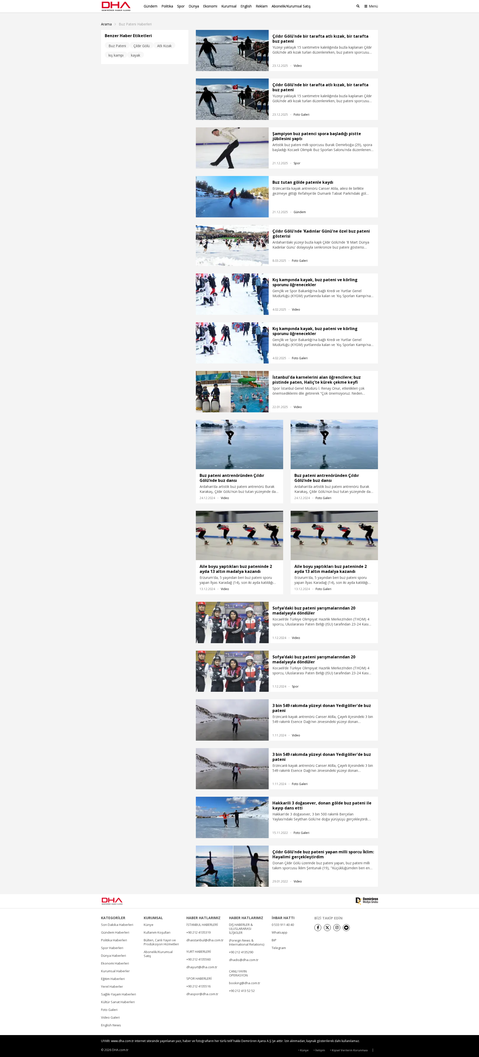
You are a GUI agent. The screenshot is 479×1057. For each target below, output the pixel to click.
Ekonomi (210, 6)
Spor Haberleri (112, 948)
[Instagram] (336, 927)
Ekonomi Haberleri (115, 963)
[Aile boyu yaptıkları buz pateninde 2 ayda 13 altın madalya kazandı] (239, 535)
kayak (135, 55)
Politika (167, 6)
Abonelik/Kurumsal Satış (291, 6)
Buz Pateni (117, 45)
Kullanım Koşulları (157, 932)
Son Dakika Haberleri (117, 925)
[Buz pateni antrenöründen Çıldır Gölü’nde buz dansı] (239, 444)
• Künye (303, 1050)
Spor (181, 6)
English (246, 6)
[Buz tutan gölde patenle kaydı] (232, 196)
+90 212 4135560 (198, 959)
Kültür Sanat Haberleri (118, 1002)
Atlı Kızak (164, 45)
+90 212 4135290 (241, 952)
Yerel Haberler (112, 986)
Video (298, 66)
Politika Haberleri (114, 940)
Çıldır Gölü (141, 45)
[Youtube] (346, 927)
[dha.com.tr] (119, 901)
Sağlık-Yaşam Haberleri (118, 994)
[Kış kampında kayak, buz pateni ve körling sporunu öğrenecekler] (232, 294)
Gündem (150, 6)
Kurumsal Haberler (115, 971)
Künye (148, 925)
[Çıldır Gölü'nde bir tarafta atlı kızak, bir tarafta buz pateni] (232, 50)
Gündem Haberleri (115, 932)
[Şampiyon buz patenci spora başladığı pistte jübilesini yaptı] (232, 148)
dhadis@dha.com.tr (243, 960)
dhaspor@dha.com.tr (202, 994)
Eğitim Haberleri (113, 979)
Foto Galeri (301, 114)
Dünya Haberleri (113, 956)
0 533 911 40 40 (283, 925)
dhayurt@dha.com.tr (201, 967)
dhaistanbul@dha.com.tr (205, 940)
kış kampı (116, 55)
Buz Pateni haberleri (135, 24)
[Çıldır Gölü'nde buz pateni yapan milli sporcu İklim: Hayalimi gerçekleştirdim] (232, 866)
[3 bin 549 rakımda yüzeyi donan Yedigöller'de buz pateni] (232, 719)
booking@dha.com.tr (244, 983)
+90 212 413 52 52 (242, 991)
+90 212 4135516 (198, 986)
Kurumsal (229, 6)
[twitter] (327, 927)
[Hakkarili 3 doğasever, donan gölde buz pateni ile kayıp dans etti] (232, 817)
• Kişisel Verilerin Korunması (349, 1050)
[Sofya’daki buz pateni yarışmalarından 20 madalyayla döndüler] (232, 622)
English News (111, 1025)
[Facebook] (317, 927)
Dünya (194, 6)
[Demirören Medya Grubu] (367, 901)
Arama (106, 24)
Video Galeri (110, 1017)
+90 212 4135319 (198, 932)
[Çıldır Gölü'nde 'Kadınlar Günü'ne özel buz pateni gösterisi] (232, 245)
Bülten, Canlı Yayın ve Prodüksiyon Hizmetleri (161, 942)
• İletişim (319, 1050)
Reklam (262, 6)
